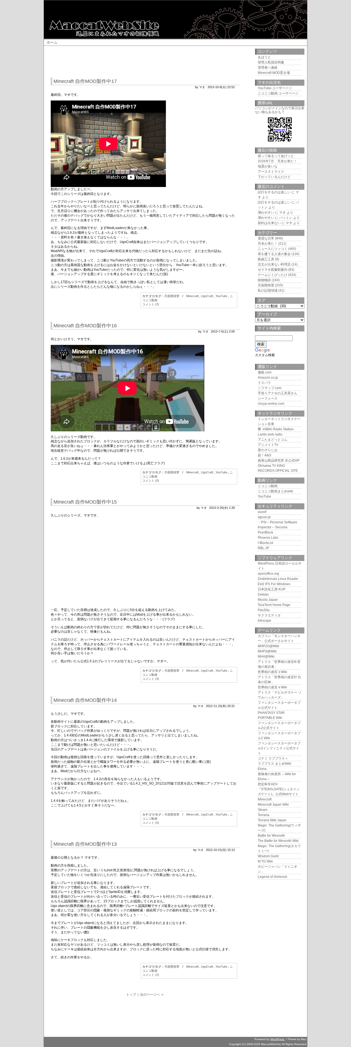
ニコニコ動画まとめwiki (275, 491)
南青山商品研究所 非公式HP (278, 460)
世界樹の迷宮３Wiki (272, 672)
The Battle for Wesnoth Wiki (278, 841)
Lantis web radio (270, 434)
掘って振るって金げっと (276, 156)
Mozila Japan (268, 600)
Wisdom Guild (268, 856)
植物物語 (264, 280)
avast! (262, 512)
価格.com (264, 372)
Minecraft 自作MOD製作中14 (85, 700)
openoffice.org (268, 574)
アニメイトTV (268, 445)
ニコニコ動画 (268, 486)
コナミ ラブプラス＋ (273, 758)
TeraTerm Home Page (274, 605)
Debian (263, 594)
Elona (262, 769)
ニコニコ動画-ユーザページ (278, 93)
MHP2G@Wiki (268, 646)
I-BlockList (265, 543)
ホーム (52, 42)
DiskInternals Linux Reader (278, 579)
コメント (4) (150, 678)
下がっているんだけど (274, 177)
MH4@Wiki (266, 656)
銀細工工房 (266, 259)
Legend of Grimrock (272, 877)
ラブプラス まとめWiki (274, 764)
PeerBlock (265, 532)
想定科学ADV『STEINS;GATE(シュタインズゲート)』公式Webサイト (279, 789)
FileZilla (264, 610)
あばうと (264, 57)
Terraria (263, 815)
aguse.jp (264, 517)
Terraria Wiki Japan (272, 820)
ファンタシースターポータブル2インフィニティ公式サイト (279, 748)
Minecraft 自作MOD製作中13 (85, 844)
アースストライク (271, 172)
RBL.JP (263, 548)
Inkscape (264, 620)
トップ (131, 994)
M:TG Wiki (265, 861)
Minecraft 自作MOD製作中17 (85, 81)
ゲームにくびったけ (272, 275)
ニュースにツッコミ (272, 249)
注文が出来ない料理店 (274, 264)
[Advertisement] (150, 62)
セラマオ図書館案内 (272, 270)
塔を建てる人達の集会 (274, 254)
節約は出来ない (269, 223)
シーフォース (268, 398)
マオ (282, 212)
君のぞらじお (268, 450)
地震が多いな (268, 166)
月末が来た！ (268, 243)
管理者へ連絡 (268, 67)
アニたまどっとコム (272, 440)
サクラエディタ (269, 615)
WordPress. (277, 1039)
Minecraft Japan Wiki (273, 804)
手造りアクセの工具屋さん (277, 393)
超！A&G (264, 455)
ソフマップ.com (269, 388)
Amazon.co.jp (268, 377)
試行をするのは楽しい (274, 192)
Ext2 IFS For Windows (274, 584)
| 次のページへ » (150, 994)
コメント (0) (150, 480)
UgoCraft (207, 296)
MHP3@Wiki (267, 651)
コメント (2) (150, 304)
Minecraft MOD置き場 (274, 73)
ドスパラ (264, 383)
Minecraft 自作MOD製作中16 (85, 325)
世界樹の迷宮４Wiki (272, 687)
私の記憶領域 (268, 290)
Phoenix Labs (268, 538)
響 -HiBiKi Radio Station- (276, 429)
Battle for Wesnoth (271, 835)
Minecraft (192, 296)
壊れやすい (266, 212)
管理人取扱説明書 (271, 62)
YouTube (221, 296)
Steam (262, 810)
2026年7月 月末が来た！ (277, 161)
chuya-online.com (271, 404)
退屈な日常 (266, 238)
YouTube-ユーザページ (275, 88)
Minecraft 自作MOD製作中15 (85, 502)
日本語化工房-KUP (271, 589)
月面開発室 (171, 296)
